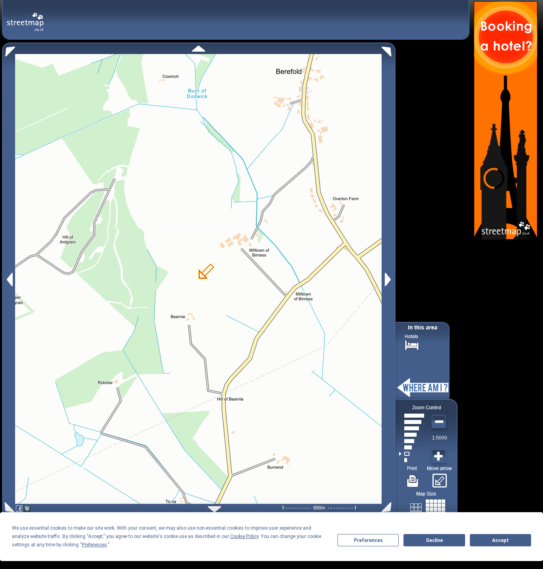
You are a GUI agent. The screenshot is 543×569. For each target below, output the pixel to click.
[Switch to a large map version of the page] (427, 507)
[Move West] (9, 279)
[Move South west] (8, 507)
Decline (434, 540)
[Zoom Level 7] (411, 422)
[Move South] (214, 509)
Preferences (368, 540)
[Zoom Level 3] (411, 447)
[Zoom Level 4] (411, 441)
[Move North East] (389, 49)
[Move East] (389, 279)
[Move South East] (388, 507)
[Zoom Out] (440, 422)
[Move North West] (8, 49)
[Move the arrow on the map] (439, 478)
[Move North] (199, 48)
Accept (500, 540)
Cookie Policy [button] (244, 536)
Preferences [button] (94, 545)
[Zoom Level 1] (411, 460)
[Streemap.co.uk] (25, 17)
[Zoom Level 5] (411, 435)
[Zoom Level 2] (411, 454)
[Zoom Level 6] (411, 428)
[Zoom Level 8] (411, 416)
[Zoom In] (440, 456)
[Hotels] (412, 344)
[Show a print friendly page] (413, 478)
